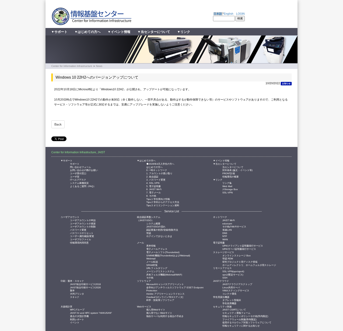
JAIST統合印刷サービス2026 (85, 287)
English (228, 13)
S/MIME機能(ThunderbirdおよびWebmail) (168, 255)
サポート (74, 164)
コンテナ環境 (229, 294)
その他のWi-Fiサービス (234, 226)
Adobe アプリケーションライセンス (165, 294)
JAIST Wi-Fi (228, 220)
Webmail (150, 258)
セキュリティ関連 (222, 306)
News (99, 66)
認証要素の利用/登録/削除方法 (162, 230)
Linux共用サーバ (231, 287)
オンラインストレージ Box (236, 255)
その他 (149, 277)
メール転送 (152, 262)
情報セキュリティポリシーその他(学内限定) (245, 316)
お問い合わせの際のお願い (84, 170)
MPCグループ (77, 309)
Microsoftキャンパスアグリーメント (165, 284)
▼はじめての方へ (87, 32)
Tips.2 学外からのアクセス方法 (162, 202)
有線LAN (227, 230)
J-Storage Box (230, 189)
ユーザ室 (74, 176)
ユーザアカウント (70, 217)
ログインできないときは (159, 236)
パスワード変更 (78, 230)
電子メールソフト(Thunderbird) (162, 252)
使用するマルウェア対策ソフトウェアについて (246, 322)
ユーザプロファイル (80, 239)
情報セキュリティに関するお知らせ (241, 325)
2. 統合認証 (152, 176)
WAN (225, 239)
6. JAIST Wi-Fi (153, 189)
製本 (72, 290)
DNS (224, 233)
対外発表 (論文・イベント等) (237, 170)
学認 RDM (227, 258)
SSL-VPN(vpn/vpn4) (233, 271)
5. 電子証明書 (153, 186)
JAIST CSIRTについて (234, 309)
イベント (74, 322)
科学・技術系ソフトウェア (160, 300)
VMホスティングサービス (235, 290)
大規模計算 (66, 306)
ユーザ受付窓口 (78, 173)
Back (58, 124)
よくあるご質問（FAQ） (83, 186)
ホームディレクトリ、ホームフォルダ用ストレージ (249, 265)
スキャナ (74, 297)
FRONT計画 (228, 173)
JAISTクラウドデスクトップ (237, 284)
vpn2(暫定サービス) (232, 274)
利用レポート (77, 319)
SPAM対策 (152, 265)
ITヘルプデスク (78, 179)
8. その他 (151, 196)
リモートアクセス (222, 268)
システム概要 (153, 223)
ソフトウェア (144, 281)
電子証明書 (219, 242)
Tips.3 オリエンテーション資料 (162, 205)
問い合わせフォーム (80, 167)
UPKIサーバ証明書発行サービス (239, 249)
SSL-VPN (227, 192)
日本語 (218, 13)
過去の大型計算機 (79, 316)
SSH (224, 277)
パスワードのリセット (81, 233)
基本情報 (151, 245)
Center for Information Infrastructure (71, 66)
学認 (148, 233)
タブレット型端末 (231, 300)
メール (140, 242)
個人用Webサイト (155, 309)
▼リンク (183, 32)
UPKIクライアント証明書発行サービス (242, 245)
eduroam (227, 223)
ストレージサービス (223, 252)
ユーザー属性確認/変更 (82, 236)
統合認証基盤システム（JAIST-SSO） (148, 219)
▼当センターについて (153, 32)
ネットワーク (220, 217)
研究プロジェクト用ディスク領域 (239, 262)
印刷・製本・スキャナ (72, 281)
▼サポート (59, 32)
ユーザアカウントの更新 (83, 223)
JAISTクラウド (221, 281)
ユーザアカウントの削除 (83, 226)
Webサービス (144, 306)
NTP (224, 236)
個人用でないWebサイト (159, 313)
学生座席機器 (229, 303)
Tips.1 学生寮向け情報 (158, 199)
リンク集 (227, 183)
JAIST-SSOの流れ (155, 226)
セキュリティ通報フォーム (236, 313)
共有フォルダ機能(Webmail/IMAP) (164, 274)
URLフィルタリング (156, 268)
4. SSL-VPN (152, 183)
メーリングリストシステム (160, 271)
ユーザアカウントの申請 (83, 220)
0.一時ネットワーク (156, 170)
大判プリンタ (77, 294)
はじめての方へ (154, 167)
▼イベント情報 (119, 32)
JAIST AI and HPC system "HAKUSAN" (91, 313)
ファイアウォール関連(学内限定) (239, 319)
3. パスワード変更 (155, 179)
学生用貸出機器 (221, 297)
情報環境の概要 (230, 176)
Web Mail (227, 186)
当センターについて (232, 167)
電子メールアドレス (156, 249)
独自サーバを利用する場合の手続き (165, 316)
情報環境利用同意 (79, 242)
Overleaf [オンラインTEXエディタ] (164, 297)
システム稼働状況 (79, 183)
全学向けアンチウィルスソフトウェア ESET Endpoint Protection (174, 287)
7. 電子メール (153, 192)
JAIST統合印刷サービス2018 (85, 284)
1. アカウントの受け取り (159, 173)
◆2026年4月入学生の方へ (160, 164)
